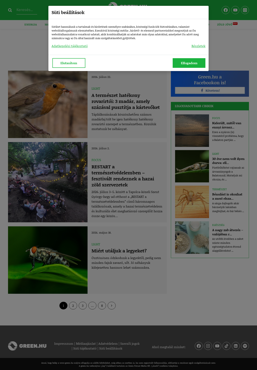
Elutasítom (68, 63)
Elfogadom (189, 63)
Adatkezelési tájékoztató (70, 46)
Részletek (198, 46)
